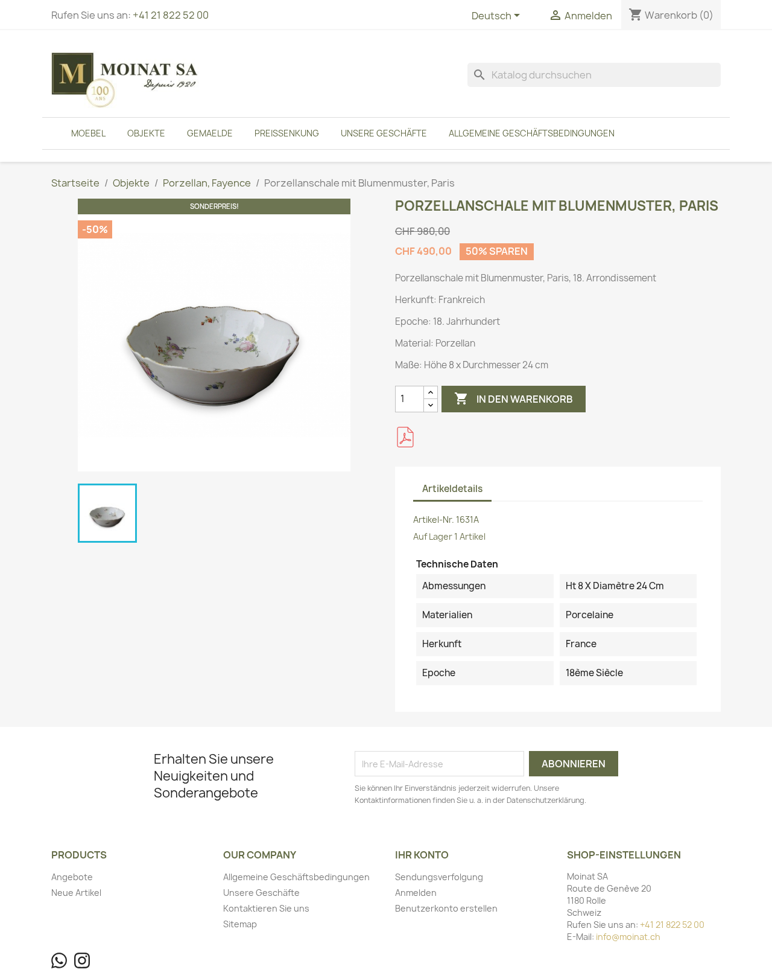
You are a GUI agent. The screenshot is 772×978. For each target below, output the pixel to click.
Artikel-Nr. (433, 519)
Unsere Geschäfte (384, 133)
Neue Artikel (76, 892)
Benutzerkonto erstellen (446, 908)
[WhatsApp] (59, 960)
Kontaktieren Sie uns (266, 908)
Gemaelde (210, 133)
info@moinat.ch (628, 936)
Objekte (146, 133)
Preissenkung (287, 133)
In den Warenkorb (513, 398)
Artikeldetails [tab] (452, 488)
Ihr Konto (422, 854)
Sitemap (240, 924)
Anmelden (416, 892)
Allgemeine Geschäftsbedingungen (532, 133)
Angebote (72, 877)
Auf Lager (432, 536)
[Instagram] (82, 960)
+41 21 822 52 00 (171, 15)
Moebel (88, 133)
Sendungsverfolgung (439, 877)
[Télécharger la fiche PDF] (405, 437)
